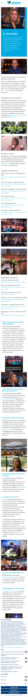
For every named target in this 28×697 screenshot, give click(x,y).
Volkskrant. (13, 117)
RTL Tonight (5, 90)
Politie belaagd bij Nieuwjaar (8, 294)
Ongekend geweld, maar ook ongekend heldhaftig (13, 282)
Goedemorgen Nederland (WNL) (10, 577)
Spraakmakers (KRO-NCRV (16, 115)
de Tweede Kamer (8, 429)
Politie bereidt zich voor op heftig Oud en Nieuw (13, 315)
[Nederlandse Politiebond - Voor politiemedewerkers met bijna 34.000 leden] (14, 2)
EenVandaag (21, 487)
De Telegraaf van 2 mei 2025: (9, 591)
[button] (2, 2)
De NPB (4, 499)
